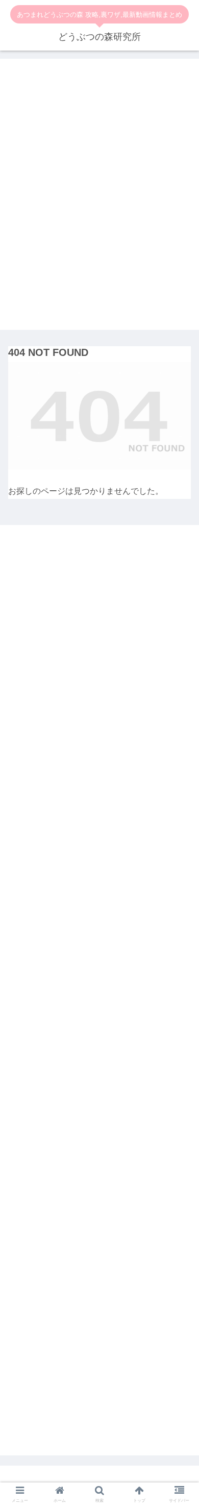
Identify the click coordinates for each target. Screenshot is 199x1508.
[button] (180, 983)
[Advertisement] (99, 201)
